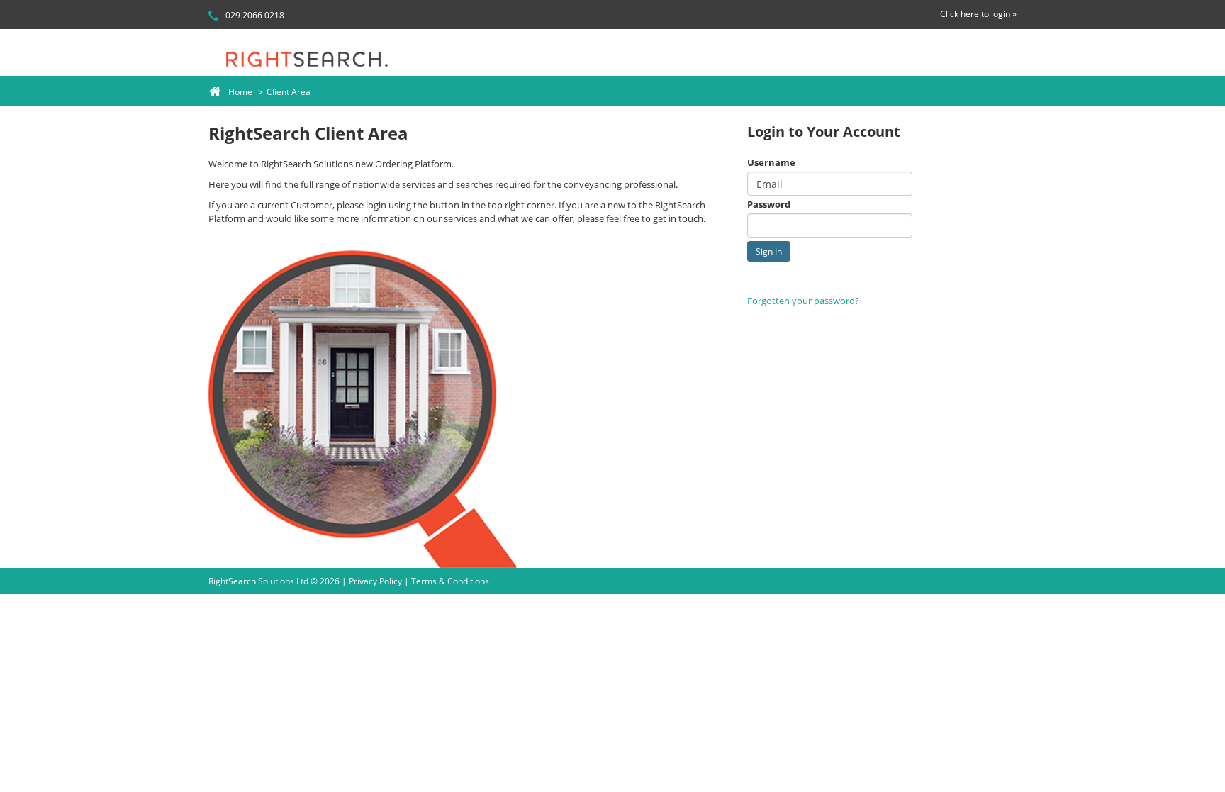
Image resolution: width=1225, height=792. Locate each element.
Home (240, 92)
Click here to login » (978, 14)
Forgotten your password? (803, 300)
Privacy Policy (375, 581)
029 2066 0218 (253, 15)
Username (771, 162)
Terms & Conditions (450, 581)
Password (768, 204)
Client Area (289, 92)
